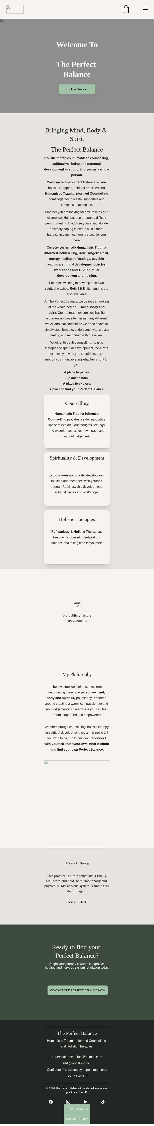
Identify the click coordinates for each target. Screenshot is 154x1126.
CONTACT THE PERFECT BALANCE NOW (77, 990)
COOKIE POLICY (77, 1119)
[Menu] (145, 9)
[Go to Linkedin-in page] (88, 1102)
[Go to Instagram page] (70, 1102)
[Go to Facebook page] (53, 1102)
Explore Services (77, 89)
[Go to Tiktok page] (103, 1102)
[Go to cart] (126, 9)
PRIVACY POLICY (77, 1109)
